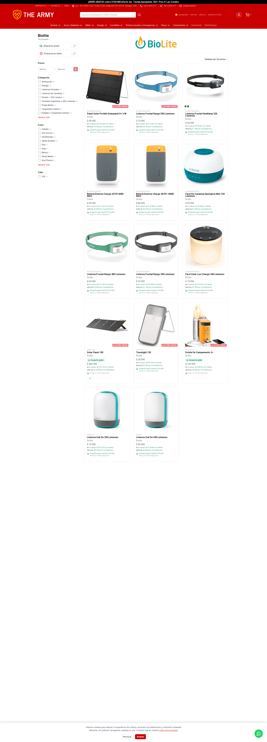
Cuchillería (114, 25)
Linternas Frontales (52, 89)
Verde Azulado (50, 141)
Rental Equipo (211, 25)
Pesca (164, 25)
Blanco (46, 152)
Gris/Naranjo (49, 137)
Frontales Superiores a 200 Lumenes (60, 101)
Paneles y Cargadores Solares (57, 113)
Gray (45, 148)
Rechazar (127, 736)
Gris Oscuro (48, 133)
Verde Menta (49, 156)
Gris (45, 144)
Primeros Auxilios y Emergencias (140, 25)
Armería (53, 25)
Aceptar (140, 736)
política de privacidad (168, 730)
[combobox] (222, 59)
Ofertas (193, 15)
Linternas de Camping (53, 93)
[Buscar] (139, 15)
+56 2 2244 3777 (169, 6)
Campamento (179, 25)
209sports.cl (41, 6)
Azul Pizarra (48, 160)
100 (45, 176)
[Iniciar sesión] (239, 15)
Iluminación (196, 25)
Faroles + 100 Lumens (53, 97)
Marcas (202, 15)
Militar (88, 25)
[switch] (73, 45)
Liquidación (183, 15)
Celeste (46, 129)
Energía (100, 25)
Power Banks (49, 105)
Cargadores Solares (52, 109)
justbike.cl (55, 6)
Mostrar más (44, 117)
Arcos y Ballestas (71, 25)
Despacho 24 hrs (214, 15)
